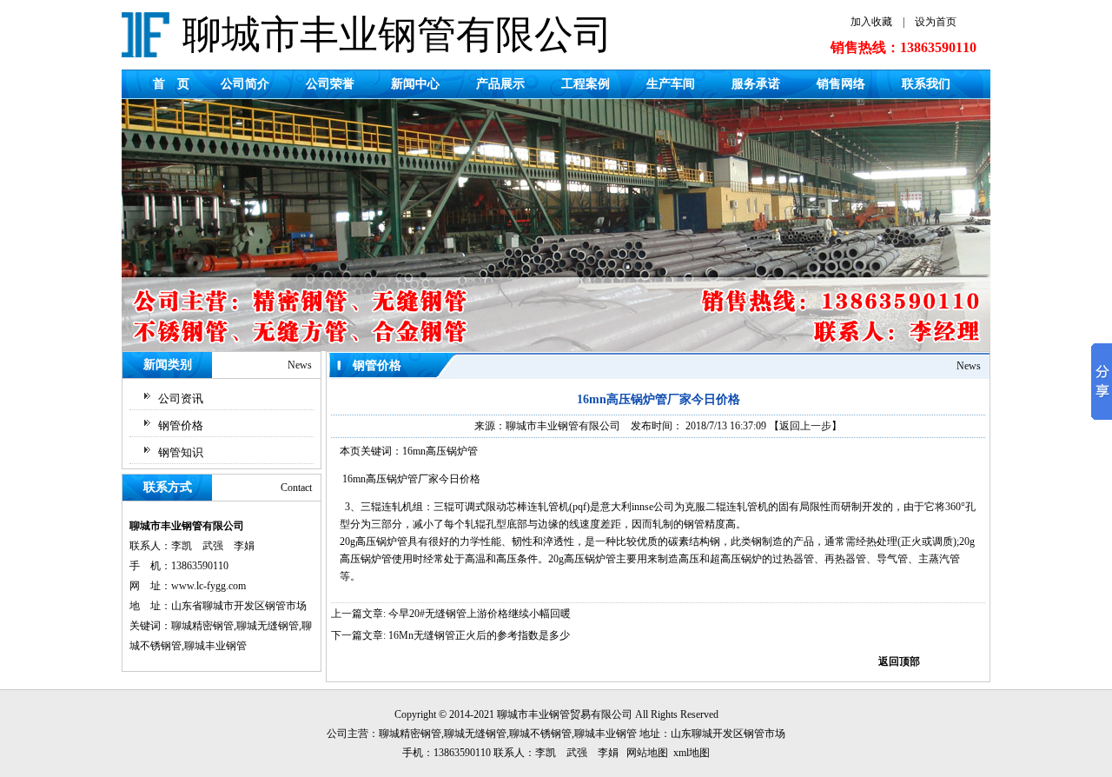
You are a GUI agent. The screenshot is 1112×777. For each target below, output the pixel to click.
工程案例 (585, 83)
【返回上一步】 (805, 426)
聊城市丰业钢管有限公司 (563, 426)
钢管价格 (180, 425)
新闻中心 (415, 83)
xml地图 (691, 753)
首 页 (171, 83)
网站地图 (647, 753)
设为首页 (935, 22)
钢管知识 (180, 452)
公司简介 (245, 83)
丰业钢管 (549, 714)
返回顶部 (899, 661)
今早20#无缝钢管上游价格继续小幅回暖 (479, 614)
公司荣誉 (330, 83)
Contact (296, 487)
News (300, 365)
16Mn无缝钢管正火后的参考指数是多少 (479, 635)
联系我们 (926, 83)
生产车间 (670, 83)
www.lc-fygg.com (208, 586)
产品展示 (500, 83)
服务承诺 (755, 83)
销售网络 (841, 83)
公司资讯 (180, 398)
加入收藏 (871, 22)
